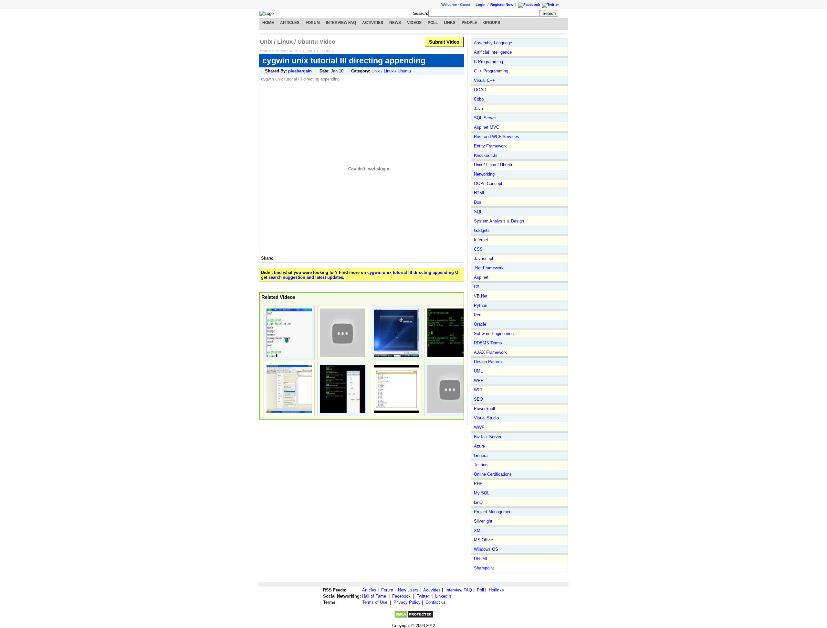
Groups (491, 22)
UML (478, 371)
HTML (479, 192)
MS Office (483, 539)
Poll (433, 22)
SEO (478, 399)
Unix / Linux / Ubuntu (313, 51)
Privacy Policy (407, 602)
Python (480, 305)
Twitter (423, 596)
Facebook (401, 596)
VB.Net (480, 296)
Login (481, 4)
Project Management (493, 511)
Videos (414, 22)
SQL (478, 211)
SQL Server (485, 117)
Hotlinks (496, 590)
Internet (481, 239)
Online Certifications (493, 474)
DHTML (481, 558)
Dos (477, 202)
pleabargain (300, 71)
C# (476, 286)
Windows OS (486, 549)
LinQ (478, 502)
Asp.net (481, 277)
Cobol (479, 99)
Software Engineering (494, 333)
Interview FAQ (341, 22)
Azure (479, 446)
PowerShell (484, 408)
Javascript (483, 258)
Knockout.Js (485, 155)
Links (449, 22)
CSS (478, 249)
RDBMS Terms (488, 343)
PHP (478, 483)
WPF (478, 380)
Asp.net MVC (486, 127)
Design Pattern (488, 361)
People (469, 22)
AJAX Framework (490, 352)
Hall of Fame (374, 596)
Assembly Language (493, 42)
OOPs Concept (488, 183)
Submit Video (444, 42)
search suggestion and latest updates (305, 277)
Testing (480, 464)
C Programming (488, 61)
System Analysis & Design (499, 221)
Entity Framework (490, 146)
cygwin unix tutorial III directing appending (410, 272)
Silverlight (483, 521)
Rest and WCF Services (496, 136)
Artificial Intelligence (493, 52)
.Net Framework (489, 267)
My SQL (481, 493)
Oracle (480, 324)
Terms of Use (374, 602)
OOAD (480, 89)
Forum (313, 22)
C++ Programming (491, 71)
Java (478, 108)
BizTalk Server (487, 436)
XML (478, 530)
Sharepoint (484, 568)
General (481, 455)
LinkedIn (443, 596)
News (395, 22)
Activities (372, 22)
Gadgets (482, 230)
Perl (477, 314)
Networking (484, 174)
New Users (408, 590)
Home (268, 22)
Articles (289, 22)
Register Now (501, 4)
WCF (478, 389)
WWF (479, 427)
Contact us (435, 602)
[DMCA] (413, 616)
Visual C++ (484, 80)
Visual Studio (486, 418)
